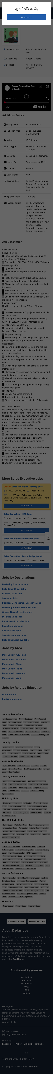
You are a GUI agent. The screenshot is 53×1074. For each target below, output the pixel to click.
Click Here (26, 17)
